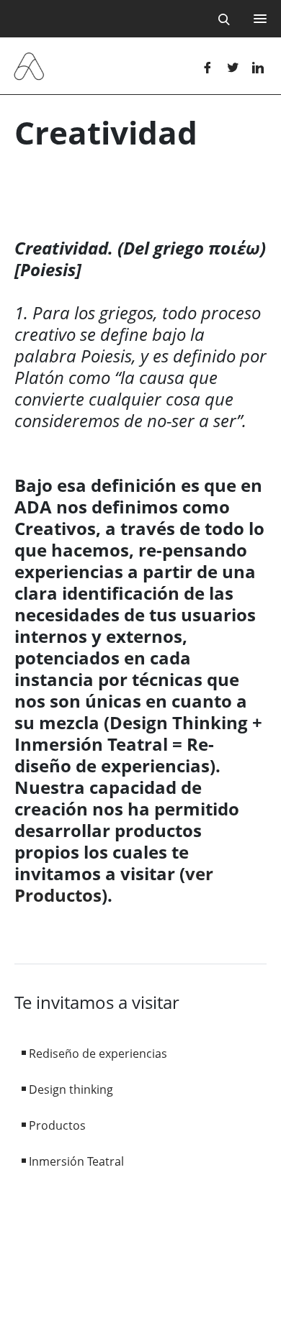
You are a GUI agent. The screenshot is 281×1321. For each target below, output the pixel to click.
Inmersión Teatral (76, 1161)
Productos (57, 1125)
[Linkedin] (257, 66)
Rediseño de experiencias (98, 1053)
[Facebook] (207, 66)
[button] (257, 18)
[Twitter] (232, 66)
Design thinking (71, 1089)
